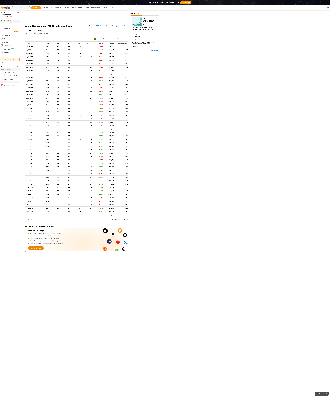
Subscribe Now (36, 248)
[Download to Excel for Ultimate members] (95, 39)
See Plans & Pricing (50, 248)
